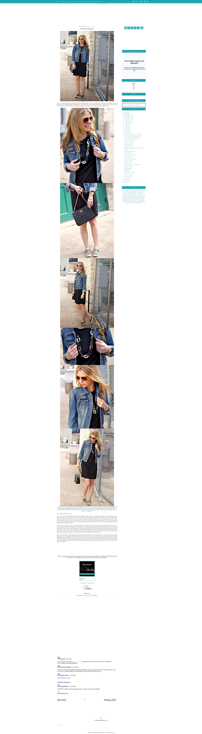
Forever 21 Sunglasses (87, 511)
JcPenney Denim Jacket (63, 507)
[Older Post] (110, 701)
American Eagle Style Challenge (133, 134)
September (128, 121)
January (127, 176)
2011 (125, 182)
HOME (57, 1)
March (127, 133)
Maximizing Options (129, 151)
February (127, 174)
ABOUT (63, 1)
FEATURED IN (74, 1)
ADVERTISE (83, 1)
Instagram (107, 535)
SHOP (67, 1)
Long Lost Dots (128, 166)
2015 (125, 112)
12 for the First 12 (129, 140)
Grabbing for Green (129, 155)
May (126, 129)
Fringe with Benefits (130, 159)
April (126, 131)
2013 (125, 178)
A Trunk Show (128, 157)
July (126, 125)
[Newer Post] (62, 701)
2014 (125, 114)
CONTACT (90, 1)
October (127, 119)
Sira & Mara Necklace (82, 508)
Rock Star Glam (128, 142)
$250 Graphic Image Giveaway (132, 136)
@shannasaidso (137, 51)
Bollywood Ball (128, 144)
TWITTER (87, 595)
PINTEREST (94, 595)
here (97, 507)
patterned (64, 528)
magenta (109, 528)
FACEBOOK (80, 595)
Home (85, 699)
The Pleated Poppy (90, 583)
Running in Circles (129, 172)
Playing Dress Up (129, 146)
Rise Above (127, 170)
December (127, 116)
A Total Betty (127, 168)
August (127, 123)
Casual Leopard (128, 160)
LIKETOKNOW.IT (98, 1)
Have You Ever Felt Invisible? (132, 164)
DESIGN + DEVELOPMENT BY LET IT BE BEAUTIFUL (101, 732)
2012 (125, 180)
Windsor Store (95, 536)
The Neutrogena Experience (131, 138)
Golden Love (127, 162)
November (127, 118)
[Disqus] (87, 633)
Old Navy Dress (74, 507)
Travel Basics (128, 153)
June (126, 127)
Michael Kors (79, 509)
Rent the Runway (61, 529)
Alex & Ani (99, 509)
